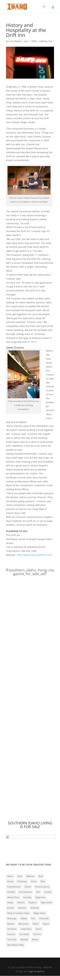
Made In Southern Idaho (18, 913)
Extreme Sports (42, 886)
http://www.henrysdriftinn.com (34, 554)
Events (28, 886)
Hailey (10, 902)
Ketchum (22, 907)
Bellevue (30, 876)
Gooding (27, 897)
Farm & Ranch (25, 892)
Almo (19, 876)
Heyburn (33, 902)
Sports (39, 928)
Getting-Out (45, 41)
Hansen (20, 902)
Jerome (10, 907)
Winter (35, 939)
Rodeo (36, 923)
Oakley (24, 918)
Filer (38, 892)
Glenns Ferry (13, 897)
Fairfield (11, 892)
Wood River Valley (15, 944)
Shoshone (11, 928)
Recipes (10, 923)
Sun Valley (24, 934)
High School (46, 902)
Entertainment (14, 886)
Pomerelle (44, 918)
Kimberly (34, 907)
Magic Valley (39, 913)
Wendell (24, 939)
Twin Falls (11, 939)
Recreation (24, 923)
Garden (47, 892)
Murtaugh (11, 918)
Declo (33, 881)
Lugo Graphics (36, 971)
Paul (33, 918)
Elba (43, 881)
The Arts (37, 934)
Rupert (46, 923)
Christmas (22, 881)
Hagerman (40, 897)
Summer (11, 934)
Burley (10, 881)
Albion (10, 876)
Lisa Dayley (15, 41)
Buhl (40, 876)
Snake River (26, 928)
